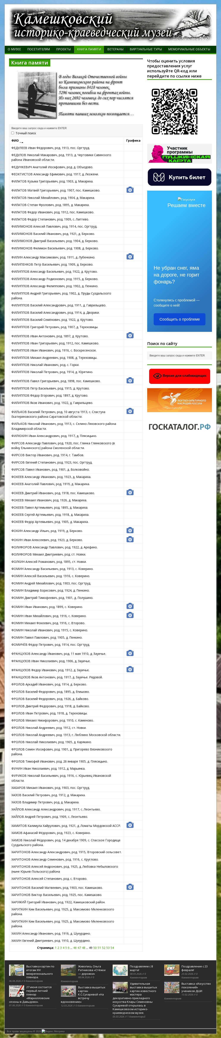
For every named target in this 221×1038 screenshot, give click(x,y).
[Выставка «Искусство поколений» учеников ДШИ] (171, 991)
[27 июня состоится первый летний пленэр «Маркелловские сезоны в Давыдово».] (16, 994)
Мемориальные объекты (189, 49)
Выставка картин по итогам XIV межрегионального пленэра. (40, 971)
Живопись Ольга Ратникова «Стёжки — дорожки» (92, 970)
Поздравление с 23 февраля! (195, 968)
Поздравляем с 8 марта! (141, 968)
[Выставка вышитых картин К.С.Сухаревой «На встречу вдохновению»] (68, 995)
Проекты (63, 49)
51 (99, 948)
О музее (14, 49)
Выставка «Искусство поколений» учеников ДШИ (196, 987)
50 (95, 948)
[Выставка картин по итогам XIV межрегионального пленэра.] (16, 974)
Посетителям (38, 49)
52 (103, 948)
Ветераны (115, 49)
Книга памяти (89, 49)
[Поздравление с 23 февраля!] (171, 974)
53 (108, 948)
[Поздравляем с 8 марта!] (120, 974)
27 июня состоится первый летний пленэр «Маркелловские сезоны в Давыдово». (30, 994)
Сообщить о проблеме (179, 319)
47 (79, 948)
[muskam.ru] (110, 41)
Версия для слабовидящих (184, 376)
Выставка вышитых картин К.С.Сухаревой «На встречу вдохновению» (83, 994)
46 (75, 948)
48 (83, 948)
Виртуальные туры (146, 49)
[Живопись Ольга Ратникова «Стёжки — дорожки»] (68, 974)
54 (112, 948)
